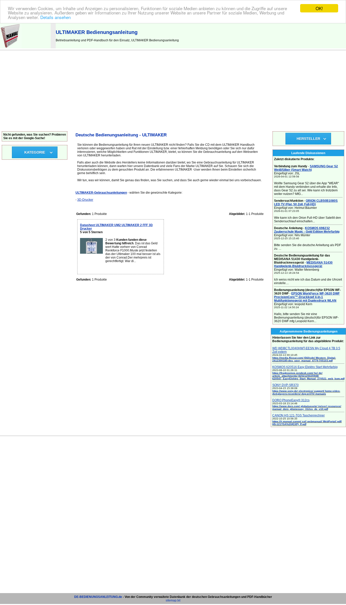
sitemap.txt (173, 600)
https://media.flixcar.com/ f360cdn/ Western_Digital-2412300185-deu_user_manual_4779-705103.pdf (304, 359)
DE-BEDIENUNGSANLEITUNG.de (98, 597)
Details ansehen (55, 17)
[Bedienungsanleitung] (11, 47)
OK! (319, 8)
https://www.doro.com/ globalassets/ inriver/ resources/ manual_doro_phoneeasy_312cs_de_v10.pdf (306, 407)
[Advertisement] (173, 93)
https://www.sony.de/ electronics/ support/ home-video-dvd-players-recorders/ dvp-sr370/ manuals (306, 392)
